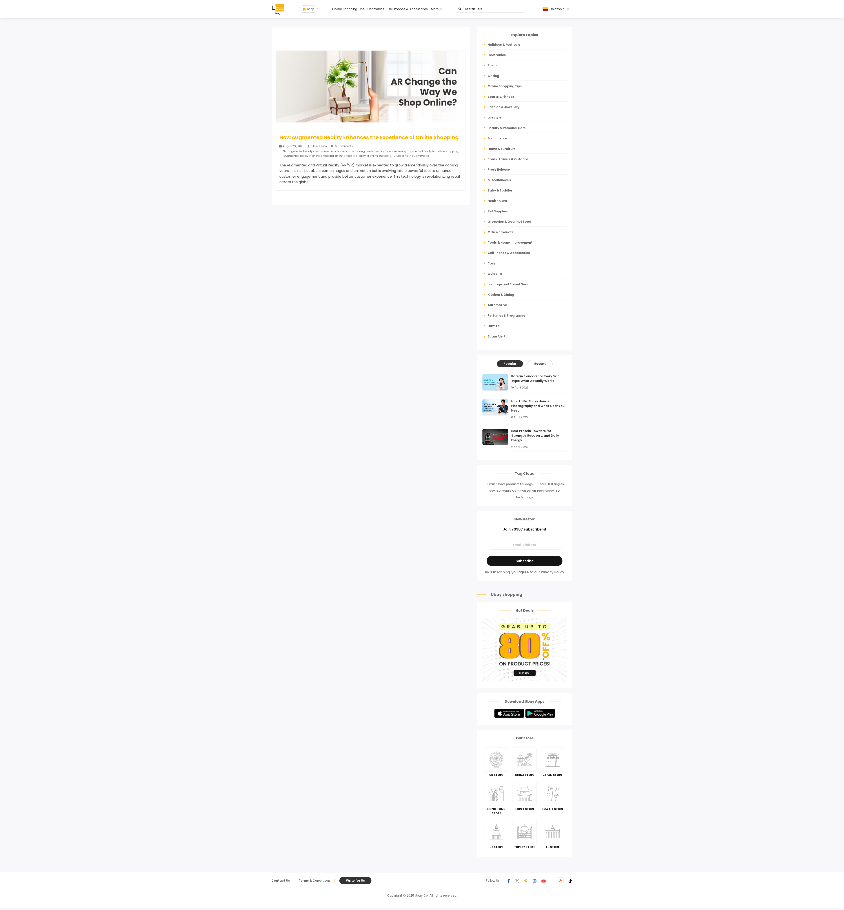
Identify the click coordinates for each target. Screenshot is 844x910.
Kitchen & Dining (501, 294)
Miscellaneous (499, 180)
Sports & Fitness (501, 97)
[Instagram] (535, 880)
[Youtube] (543, 880)
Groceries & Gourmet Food (509, 221)
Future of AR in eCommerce (411, 156)
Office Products (500, 232)
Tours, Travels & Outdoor (508, 159)
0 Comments (343, 146)
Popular (510, 363)
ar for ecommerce (346, 151)
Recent (540, 363)
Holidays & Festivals (504, 44)
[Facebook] (508, 880)
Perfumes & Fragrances (507, 315)
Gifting (493, 76)
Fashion (494, 65)
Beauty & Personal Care (507, 128)
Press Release (499, 169)
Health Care (497, 201)
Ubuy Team (319, 146)
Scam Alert (497, 336)
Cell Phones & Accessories (407, 9)
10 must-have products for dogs (509, 484)
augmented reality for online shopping (432, 151)
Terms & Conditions (315, 880)
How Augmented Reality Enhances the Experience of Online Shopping (369, 137)
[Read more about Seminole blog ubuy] (278, 9)
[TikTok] (570, 880)
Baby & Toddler (500, 190)
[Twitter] (517, 880)
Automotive (497, 305)
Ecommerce (497, 138)
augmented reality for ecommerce (382, 151)
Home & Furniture (502, 149)
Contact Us (280, 880)
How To (494, 326)
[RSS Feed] (560, 880)
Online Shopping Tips (348, 9)
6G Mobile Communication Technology (525, 491)
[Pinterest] (526, 880)
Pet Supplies (498, 211)
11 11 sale (540, 484)
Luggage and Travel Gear (508, 284)
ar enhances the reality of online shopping (363, 156)
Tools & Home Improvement (510, 242)
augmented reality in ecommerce (310, 151)
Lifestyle (494, 117)
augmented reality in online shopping (308, 156)
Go (460, 9)
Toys (491, 263)
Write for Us (355, 880)
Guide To (495, 274)
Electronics (375, 9)
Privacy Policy (552, 572)
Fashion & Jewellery (503, 107)
